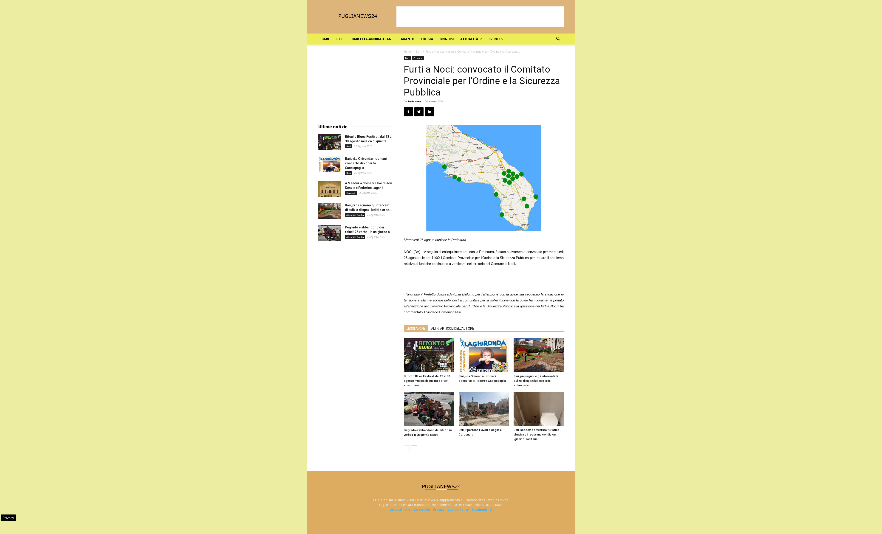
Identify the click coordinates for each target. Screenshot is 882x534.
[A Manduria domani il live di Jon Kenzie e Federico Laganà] (329, 189)
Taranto (406, 39)
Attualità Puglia (355, 214)
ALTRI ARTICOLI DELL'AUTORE (452, 328)
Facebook (479, 509)
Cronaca (417, 58)
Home (408, 51)
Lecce (340, 39)
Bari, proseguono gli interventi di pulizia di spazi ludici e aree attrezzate (536, 380)
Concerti (351, 192)
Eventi (494, 39)
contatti (396, 509)
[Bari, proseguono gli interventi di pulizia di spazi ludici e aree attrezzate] (539, 355)
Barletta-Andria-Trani (372, 39)
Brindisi (447, 39)
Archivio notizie (417, 509)
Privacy (438, 509)
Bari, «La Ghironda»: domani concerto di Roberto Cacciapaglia (366, 163)
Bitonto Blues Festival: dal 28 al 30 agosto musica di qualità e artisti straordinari (427, 380)
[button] (558, 39)
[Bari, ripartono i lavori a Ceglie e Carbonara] (484, 409)
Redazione (414, 101)
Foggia (427, 39)
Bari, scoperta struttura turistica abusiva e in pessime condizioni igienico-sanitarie (536, 434)
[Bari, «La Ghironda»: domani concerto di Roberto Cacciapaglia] (484, 355)
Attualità (469, 39)
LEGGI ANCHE (416, 328)
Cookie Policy (458, 509)
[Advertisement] (480, 16)
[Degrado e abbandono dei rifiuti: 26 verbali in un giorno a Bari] (429, 409)
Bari (325, 39)
